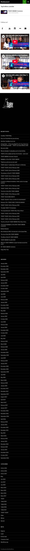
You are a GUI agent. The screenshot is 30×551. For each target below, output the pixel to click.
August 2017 (4, 396)
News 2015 (3, 490)
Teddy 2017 (4, 509)
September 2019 (5, 355)
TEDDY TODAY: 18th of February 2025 (10, 188)
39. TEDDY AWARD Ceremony (8, 246)
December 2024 (4, 285)
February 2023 (4, 313)
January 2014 (4, 449)
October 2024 (4, 288)
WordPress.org (4, 542)
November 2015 (4, 430)
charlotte (16, 12)
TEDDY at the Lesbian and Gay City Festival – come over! (14, 153)
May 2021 (3, 338)
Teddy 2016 (4, 507)
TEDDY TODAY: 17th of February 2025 (10, 194)
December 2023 (4, 305)
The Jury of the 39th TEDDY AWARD (10, 234)
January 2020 (4, 349)
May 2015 (3, 433)
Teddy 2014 (4, 501)
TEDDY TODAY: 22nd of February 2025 (10, 170)
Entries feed (4, 536)
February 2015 (4, 438)
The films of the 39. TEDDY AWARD (9, 237)
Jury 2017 (3, 482)
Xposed (2, 521)
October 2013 (4, 455)
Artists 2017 (4, 473)
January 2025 (4, 283)
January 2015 (4, 441)
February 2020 (4, 346)
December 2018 (4, 366)
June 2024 (3, 296)
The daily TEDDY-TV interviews (8, 208)
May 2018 (3, 377)
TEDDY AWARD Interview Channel (9, 156)
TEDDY (2, 498)
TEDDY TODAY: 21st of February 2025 (10, 176)
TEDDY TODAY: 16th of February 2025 (10, 205)
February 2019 (4, 360)
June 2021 (3, 335)
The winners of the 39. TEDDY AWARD (10, 173)
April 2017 (3, 399)
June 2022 (3, 321)
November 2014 (4, 444)
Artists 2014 (4, 468)
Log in (2, 533)
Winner (2, 518)
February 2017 (4, 405)
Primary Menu (28, 2)
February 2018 (4, 383)
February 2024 (4, 299)
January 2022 (4, 327)
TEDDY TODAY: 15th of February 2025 (10, 213)
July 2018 (3, 374)
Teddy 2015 (4, 504)
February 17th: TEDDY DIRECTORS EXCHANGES (13, 202)
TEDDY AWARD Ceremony (15, 11)
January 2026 (4, 263)
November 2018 (4, 369)
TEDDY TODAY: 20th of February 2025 (10, 178)
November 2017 (4, 391)
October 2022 (4, 319)
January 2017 (4, 408)
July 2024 (3, 294)
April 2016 (3, 419)
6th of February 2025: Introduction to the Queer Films (14, 231)
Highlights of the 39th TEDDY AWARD (10, 159)
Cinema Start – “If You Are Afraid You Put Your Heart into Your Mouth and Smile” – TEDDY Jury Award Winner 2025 (14, 144)
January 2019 (4, 363)
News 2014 (3, 487)
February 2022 (4, 324)
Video (2, 515)
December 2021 (4, 330)
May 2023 (3, 310)
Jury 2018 (3, 484)
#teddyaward (5, 2)
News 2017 (3, 496)
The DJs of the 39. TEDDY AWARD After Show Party (13, 221)
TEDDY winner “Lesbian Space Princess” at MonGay (13, 164)
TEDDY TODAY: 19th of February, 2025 (10, 185)
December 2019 (4, 352)
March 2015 (3, 435)
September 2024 (5, 291)
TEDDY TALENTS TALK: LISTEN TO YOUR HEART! (13, 199)
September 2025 (5, 271)
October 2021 (4, 333)
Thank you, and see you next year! (9, 162)
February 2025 (4, 280)
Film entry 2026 (4, 148)
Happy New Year (5, 249)
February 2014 (4, 446)
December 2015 (4, 427)
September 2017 (5, 394)
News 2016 (3, 493)
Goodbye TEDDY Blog (6, 135)
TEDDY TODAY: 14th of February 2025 (10, 216)
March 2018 (3, 380)
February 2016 (4, 421)
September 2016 (5, 416)
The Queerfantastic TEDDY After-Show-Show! (12, 210)
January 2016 (4, 424)
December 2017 (4, 388)
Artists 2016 (4, 471)
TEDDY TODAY (4, 512)
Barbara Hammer (5, 228)
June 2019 (3, 358)
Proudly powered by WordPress (7, 549)
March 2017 (3, 402)
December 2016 (4, 410)
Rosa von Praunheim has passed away (10, 138)
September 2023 (5, 308)
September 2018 (5, 371)
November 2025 (4, 269)
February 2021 (4, 341)
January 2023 (4, 316)
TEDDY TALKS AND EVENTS (8, 196)
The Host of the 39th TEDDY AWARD (10, 191)
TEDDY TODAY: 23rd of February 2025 (10, 167)
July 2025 (3, 274)
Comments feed (5, 539)
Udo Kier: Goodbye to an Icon (8, 141)
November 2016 (4, 413)
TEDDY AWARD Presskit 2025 (8, 239)
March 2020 (3, 344)
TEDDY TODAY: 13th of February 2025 (10, 219)
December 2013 (4, 452)
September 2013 (5, 458)
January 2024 (4, 302)
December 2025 (4, 266)
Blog (2, 476)
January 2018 (4, 385)
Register (3, 531)
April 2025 (3, 277)
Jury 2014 (3, 479)
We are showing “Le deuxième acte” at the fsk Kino (13, 151)
